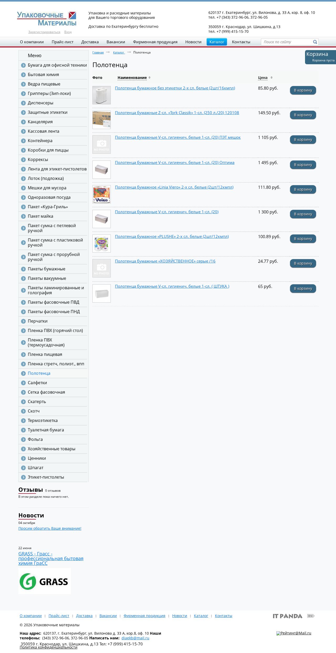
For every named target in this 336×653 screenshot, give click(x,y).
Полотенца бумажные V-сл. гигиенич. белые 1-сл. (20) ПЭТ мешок (178, 137)
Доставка (84, 615)
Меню (34, 55)
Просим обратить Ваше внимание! (49, 528)
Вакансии (108, 615)
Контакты (223, 615)
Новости (31, 515)
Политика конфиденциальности (48, 647)
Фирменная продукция (144, 615)
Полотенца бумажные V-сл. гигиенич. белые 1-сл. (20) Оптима (174, 162)
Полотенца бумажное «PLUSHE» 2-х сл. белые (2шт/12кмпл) (172, 236)
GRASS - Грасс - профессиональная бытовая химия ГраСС (50, 558)
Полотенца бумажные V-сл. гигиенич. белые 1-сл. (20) (166, 211)
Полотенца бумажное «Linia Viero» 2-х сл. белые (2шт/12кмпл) (174, 187)
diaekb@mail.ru (135, 637)
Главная (98, 52)
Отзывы (30, 489)
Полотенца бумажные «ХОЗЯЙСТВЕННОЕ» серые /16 (165, 261)
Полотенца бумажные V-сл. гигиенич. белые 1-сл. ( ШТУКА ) (172, 286)
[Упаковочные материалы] (168, 19)
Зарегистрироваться (44, 32)
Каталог (216, 41)
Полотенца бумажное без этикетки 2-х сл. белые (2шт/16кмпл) (175, 87)
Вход (68, 32)
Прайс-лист (59, 615)
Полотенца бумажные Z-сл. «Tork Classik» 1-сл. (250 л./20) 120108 (177, 112)
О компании (31, 615)
